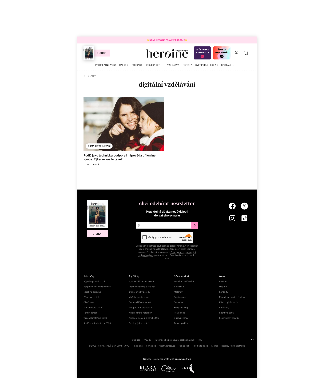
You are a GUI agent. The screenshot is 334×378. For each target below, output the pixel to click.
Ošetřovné (89, 302)
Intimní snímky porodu (139, 292)
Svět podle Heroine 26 (202, 51)
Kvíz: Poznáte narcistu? (140, 312)
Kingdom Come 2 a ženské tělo (144, 318)
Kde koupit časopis (228, 302)
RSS (200, 340)
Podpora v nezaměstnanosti (97, 286)
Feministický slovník (229, 318)
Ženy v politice (181, 323)
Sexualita (178, 302)
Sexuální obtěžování (184, 281)
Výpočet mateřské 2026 (95, 318)
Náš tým (223, 286)
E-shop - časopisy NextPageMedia (228, 345)
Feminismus (179, 297)
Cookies (136, 340)
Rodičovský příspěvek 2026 (97, 323)
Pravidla (148, 340)
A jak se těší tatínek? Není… (142, 281)
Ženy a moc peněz (222, 51)
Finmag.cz (138, 345)
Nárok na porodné (92, 292)
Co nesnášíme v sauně (140, 302)
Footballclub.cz (200, 345)
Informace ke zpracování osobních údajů (174, 340)
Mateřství (178, 292)
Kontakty (223, 292)
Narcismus (179, 286)
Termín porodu (90, 312)
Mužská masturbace (139, 297)
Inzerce (222, 281)
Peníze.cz (151, 345)
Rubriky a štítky (226, 312)
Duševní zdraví (181, 318)
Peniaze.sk (184, 345)
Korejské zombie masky (140, 307)
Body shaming (181, 307)
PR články (224, 307)
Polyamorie (179, 312)
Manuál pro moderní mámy (232, 297)
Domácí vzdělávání (99, 146)
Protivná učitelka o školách (142, 286)
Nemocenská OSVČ (93, 307)
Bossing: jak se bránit (139, 323)
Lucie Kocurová (91, 164)
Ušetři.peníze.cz (167, 345)
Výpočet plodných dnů (94, 281)
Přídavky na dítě (91, 297)
